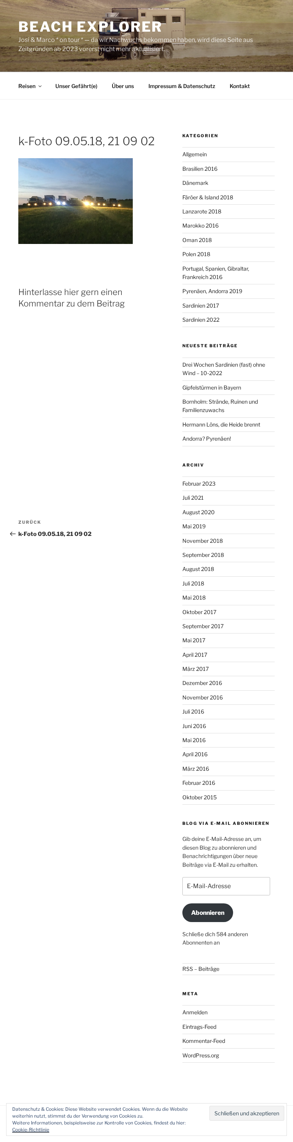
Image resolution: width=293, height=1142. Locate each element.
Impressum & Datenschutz (181, 86)
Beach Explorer (90, 26)
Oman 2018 (197, 240)
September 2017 (203, 626)
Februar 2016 (198, 783)
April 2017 (194, 654)
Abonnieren (207, 912)
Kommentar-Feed (203, 1041)
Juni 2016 (194, 726)
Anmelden (195, 1012)
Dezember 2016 (202, 683)
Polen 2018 (196, 254)
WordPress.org (200, 1055)
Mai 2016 (194, 740)
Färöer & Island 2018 (207, 197)
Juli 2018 (193, 583)
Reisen (26, 86)
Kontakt (240, 86)
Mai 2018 (194, 597)
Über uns (123, 86)
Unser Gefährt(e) (76, 86)
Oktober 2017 (199, 612)
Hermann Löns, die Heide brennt (221, 424)
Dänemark (195, 183)
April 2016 (195, 754)
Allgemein (194, 154)
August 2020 (198, 512)
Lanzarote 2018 (201, 211)
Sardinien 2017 (200, 305)
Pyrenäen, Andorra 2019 (212, 291)
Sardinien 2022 (200, 319)
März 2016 (195, 768)
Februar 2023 (199, 483)
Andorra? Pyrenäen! (206, 438)
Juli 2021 (193, 497)
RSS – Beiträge (200, 969)
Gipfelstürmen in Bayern (211, 387)
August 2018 (198, 569)
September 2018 (203, 555)
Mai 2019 (194, 526)
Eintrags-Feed (199, 1026)
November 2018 (202, 540)
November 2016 (202, 697)
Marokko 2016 (200, 225)
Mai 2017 (193, 640)
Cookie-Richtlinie (30, 1129)
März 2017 (195, 669)
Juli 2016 (193, 711)
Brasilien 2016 (199, 168)
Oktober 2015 (199, 797)
